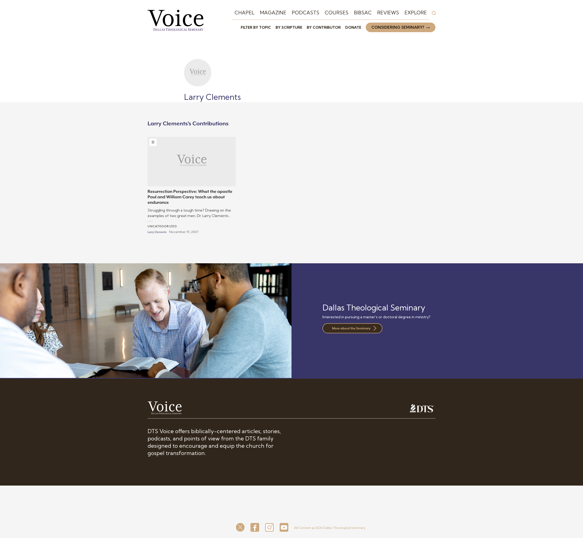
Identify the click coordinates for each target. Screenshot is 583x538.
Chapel (244, 13)
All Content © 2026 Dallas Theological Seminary (330, 528)
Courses (336, 13)
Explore (415, 13)
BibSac (363, 13)
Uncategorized (162, 226)
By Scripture (289, 27)
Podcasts (305, 13)
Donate (353, 27)
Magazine (273, 13)
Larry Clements (157, 232)
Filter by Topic (256, 27)
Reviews (388, 13)
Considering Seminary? (397, 27)
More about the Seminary (351, 328)
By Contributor (324, 27)
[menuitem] (244, 12)
